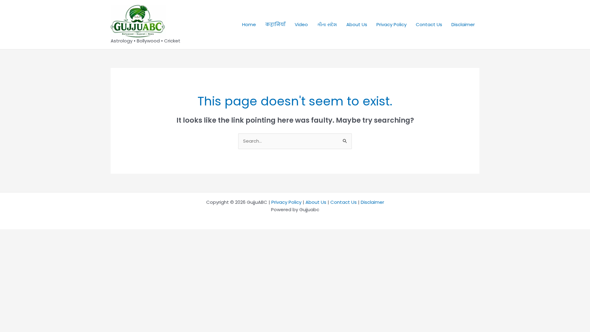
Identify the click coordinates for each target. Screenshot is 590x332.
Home (249, 24)
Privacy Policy (391, 24)
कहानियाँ (275, 24)
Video (301, 24)
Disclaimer (463, 24)
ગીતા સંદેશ (327, 24)
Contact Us (429, 24)
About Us (356, 24)
